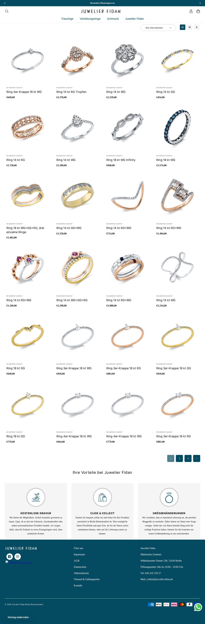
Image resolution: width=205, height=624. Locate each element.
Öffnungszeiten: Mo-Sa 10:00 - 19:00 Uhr (161, 567)
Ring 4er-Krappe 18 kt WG (24, 92)
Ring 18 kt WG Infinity (120, 160)
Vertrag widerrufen (18, 617)
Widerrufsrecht (81, 573)
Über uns (78, 548)
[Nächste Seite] (196, 458)
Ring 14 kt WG (115, 92)
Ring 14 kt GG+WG (68, 228)
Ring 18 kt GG (15, 368)
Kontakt (78, 585)
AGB (76, 560)
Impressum (79, 554)
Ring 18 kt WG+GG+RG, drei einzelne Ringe (25, 230)
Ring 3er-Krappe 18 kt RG (123, 368)
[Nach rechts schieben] (200, 3)
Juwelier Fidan (147, 548)
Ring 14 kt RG (15, 160)
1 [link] (170, 458)
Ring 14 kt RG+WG (118, 228)
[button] (7, 11)
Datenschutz (80, 567)
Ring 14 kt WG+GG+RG (71, 300)
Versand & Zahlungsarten (87, 579)
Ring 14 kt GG (165, 92)
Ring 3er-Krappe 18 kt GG (173, 368)
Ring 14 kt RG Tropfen (71, 92)
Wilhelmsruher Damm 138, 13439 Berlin (161, 560)
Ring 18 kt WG (165, 160)
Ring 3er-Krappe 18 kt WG (73, 368)
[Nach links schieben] (5, 3)
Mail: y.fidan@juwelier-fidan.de (156, 579)
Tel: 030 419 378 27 (150, 573)
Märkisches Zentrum (150, 554)
